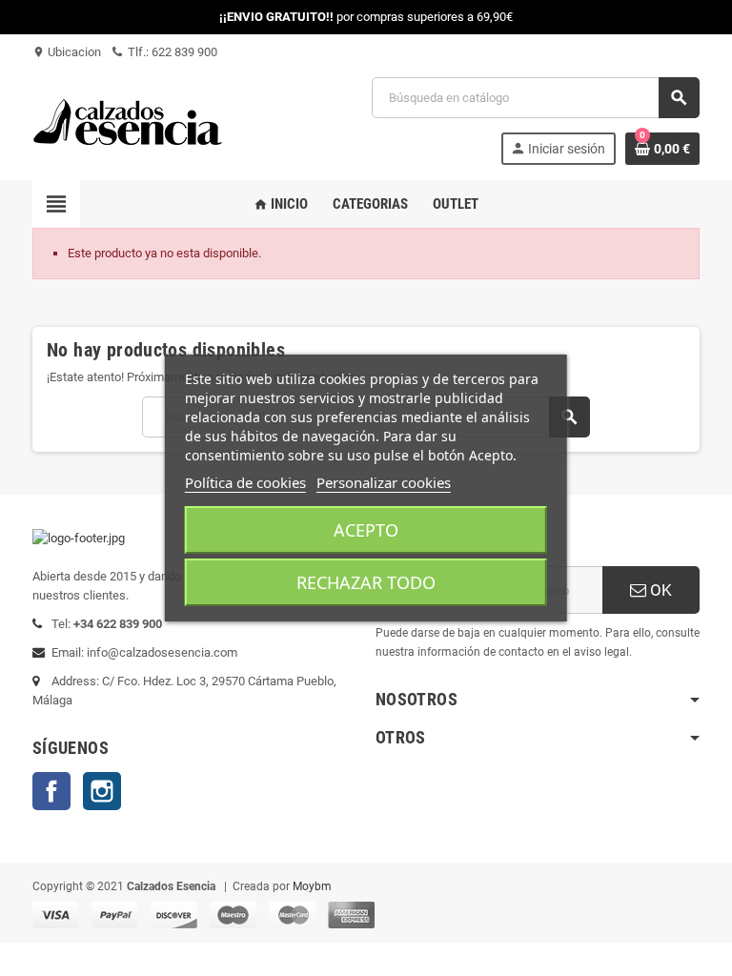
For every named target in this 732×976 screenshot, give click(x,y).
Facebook (51, 791)
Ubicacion (66, 52)
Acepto (366, 529)
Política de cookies (245, 482)
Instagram (102, 791)
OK (659, 590)
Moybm (312, 886)
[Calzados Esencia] (127, 119)
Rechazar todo (366, 582)
